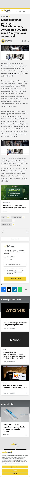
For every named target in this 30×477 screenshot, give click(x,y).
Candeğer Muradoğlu (9, 328)
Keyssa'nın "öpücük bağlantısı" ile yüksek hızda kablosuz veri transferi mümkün (14, 428)
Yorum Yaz (15, 239)
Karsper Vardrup (6, 224)
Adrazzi (5, 211)
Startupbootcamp (16, 217)
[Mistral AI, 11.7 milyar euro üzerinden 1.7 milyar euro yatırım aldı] (15, 373)
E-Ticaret (4, 16)
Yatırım (4, 217)
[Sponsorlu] (15, 192)
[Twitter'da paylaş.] (9, 289)
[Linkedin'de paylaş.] (15, 289)
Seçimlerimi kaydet (15, 278)
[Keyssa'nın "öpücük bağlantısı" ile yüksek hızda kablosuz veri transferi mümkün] (15, 414)
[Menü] (28, 11)
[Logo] (5, 11)
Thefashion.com (6, 220)
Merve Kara (6, 434)
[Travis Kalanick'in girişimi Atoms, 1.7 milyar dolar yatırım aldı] (15, 310)
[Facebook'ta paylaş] (4, 289)
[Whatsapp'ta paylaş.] (20, 289)
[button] (15, 147)
